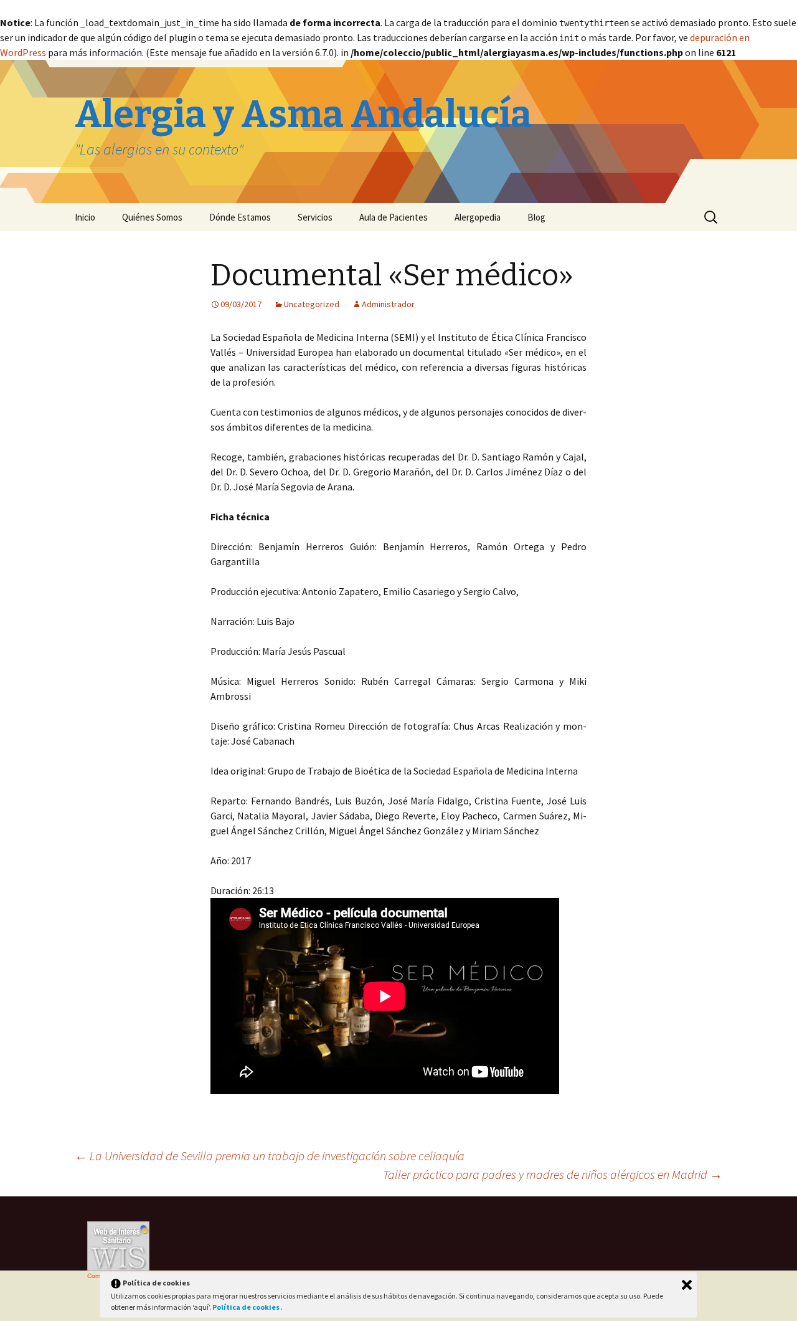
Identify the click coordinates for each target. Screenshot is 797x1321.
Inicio (85, 217)
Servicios (315, 217)
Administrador (388, 304)
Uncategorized (311, 304)
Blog (536, 217)
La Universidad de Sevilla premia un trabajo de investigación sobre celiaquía (270, 1155)
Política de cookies (246, 1307)
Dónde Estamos (240, 217)
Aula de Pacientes (393, 217)
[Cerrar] (687, 1285)
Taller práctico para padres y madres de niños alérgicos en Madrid (552, 1174)
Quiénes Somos (152, 217)
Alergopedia (478, 217)
